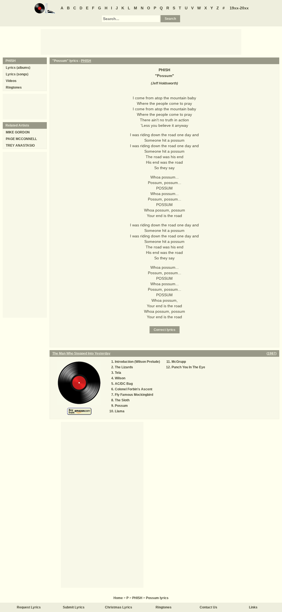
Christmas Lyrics (118, 607)
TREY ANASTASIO (20, 145)
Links (253, 607)
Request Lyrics (29, 607)
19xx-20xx (239, 8)
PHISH (86, 61)
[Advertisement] (141, 41)
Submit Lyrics (74, 607)
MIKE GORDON (18, 132)
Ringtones (14, 87)
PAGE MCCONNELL (21, 139)
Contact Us (208, 607)
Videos (11, 81)
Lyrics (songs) (17, 74)
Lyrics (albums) (18, 68)
